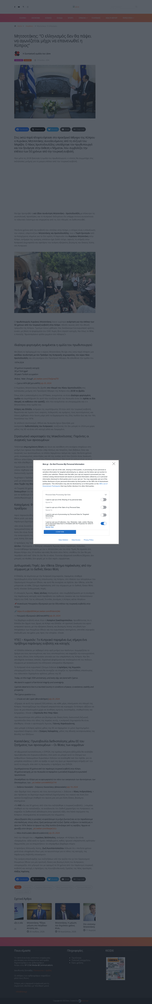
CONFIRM (60, 532)
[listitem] (76, 495)
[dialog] (76, 502)
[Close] (114, 464)
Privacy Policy (88, 540)
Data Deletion (63, 540)
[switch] (103, 499)
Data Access (76, 540)
